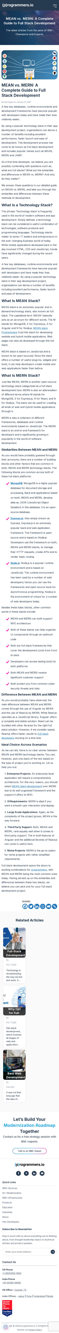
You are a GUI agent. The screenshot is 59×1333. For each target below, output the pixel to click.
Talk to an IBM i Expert (29, 1151)
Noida (50, 1296)
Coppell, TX (20, 1290)
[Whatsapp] (42, 906)
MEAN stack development (27, 786)
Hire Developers (10, 1221)
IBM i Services (9, 1188)
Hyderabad (39, 1296)
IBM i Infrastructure (12, 1197)
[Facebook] (25, 906)
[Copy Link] (54, 906)
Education (7, 1207)
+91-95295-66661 (11, 1282)
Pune (29, 1296)
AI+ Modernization (11, 1193)
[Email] (48, 906)
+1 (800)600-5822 (11, 1273)
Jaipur (21, 1296)
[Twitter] (31, 906)
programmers (39, 869)
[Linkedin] (36, 906)
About (5, 1217)
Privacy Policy (35, 1329)
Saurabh (10, 1087)
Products (7, 1202)
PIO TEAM (11, 964)
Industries (7, 1212)
